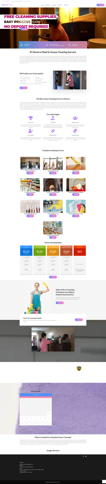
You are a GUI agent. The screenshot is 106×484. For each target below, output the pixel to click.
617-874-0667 (29, 472)
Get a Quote (79, 319)
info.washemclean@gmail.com (27, 464)
